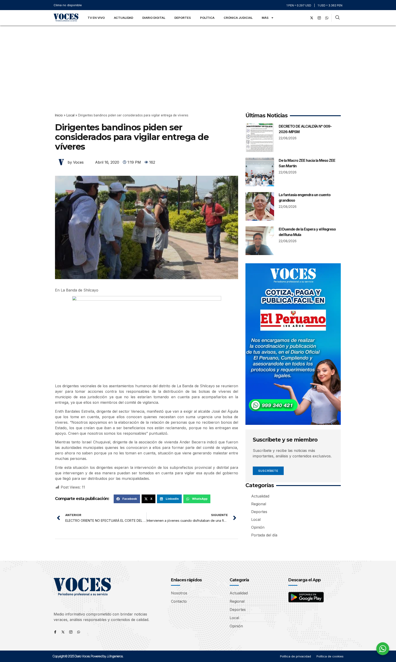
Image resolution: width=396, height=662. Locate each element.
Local (70, 115)
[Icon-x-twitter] (63, 632)
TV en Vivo (96, 17)
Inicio (59, 115)
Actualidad (123, 17)
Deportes (182, 17)
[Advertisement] (198, 60)
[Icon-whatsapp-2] (327, 18)
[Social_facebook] (304, 18)
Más (265, 17)
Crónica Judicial (238, 17)
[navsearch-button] (337, 18)
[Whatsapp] (78, 632)
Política (207, 17)
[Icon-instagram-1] (319, 18)
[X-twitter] (311, 18)
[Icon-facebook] (55, 632)
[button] (127, 498)
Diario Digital (153, 17)
